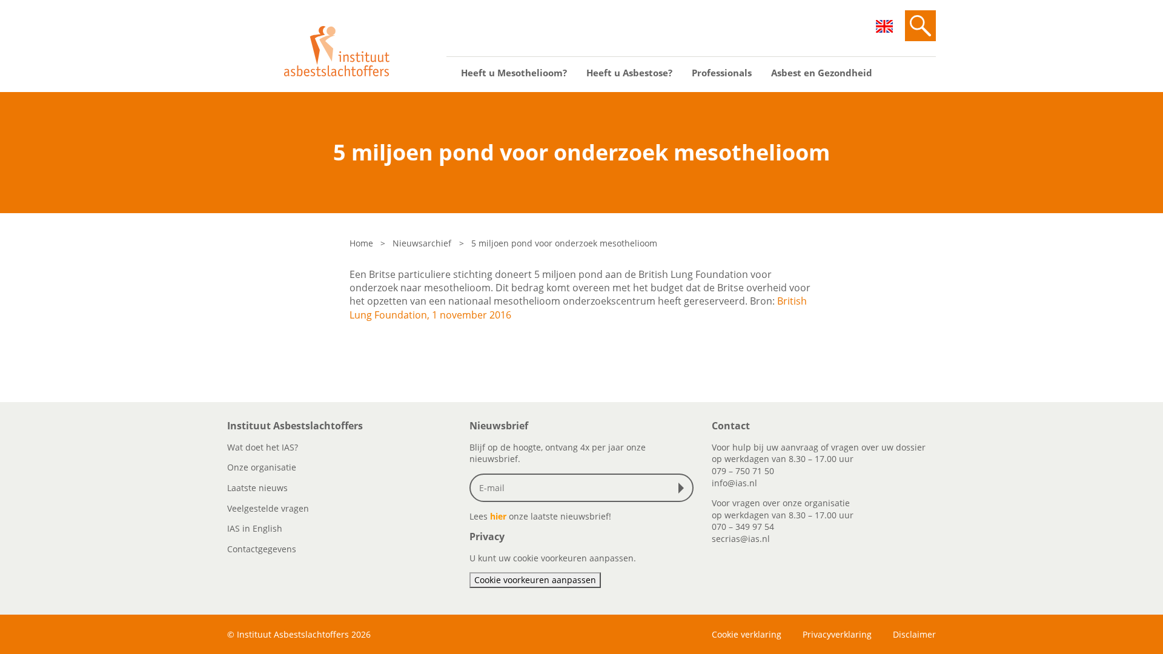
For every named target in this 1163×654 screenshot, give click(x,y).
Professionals (722, 73)
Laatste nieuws (257, 488)
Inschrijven (683, 488)
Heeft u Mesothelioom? (514, 73)
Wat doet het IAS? (262, 447)
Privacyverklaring (837, 634)
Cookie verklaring (746, 634)
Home (361, 243)
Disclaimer (914, 634)
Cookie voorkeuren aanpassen (535, 580)
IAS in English (254, 528)
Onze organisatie (261, 467)
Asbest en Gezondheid (821, 73)
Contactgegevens (261, 549)
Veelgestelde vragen (268, 508)
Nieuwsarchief (422, 243)
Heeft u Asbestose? (629, 73)
